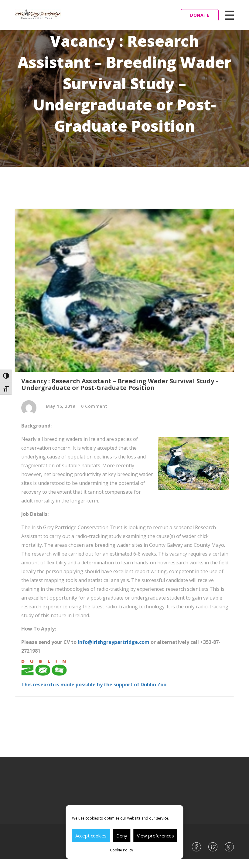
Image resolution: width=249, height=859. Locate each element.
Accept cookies (91, 836)
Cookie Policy (121, 850)
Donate (199, 15)
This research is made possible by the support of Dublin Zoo (93, 684)
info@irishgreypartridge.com (113, 642)
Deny (121, 836)
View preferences (155, 836)
